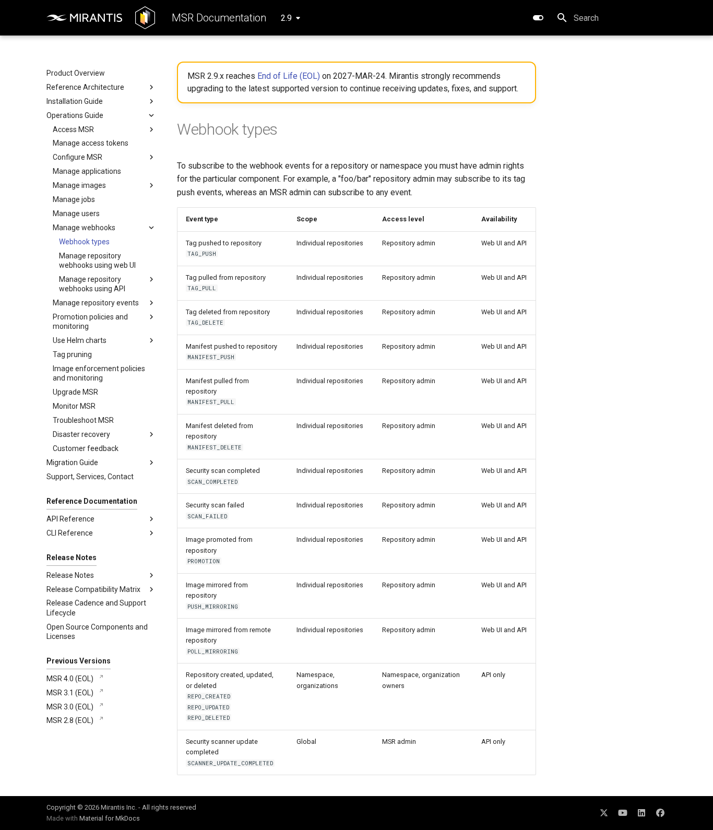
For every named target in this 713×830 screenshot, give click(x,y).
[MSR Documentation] (145, 17)
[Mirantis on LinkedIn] (641, 812)
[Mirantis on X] (604, 812)
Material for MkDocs (109, 818)
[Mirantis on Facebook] (660, 812)
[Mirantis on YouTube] (622, 812)
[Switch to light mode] (538, 17)
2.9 (286, 18)
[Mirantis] (84, 17)
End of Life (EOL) (288, 76)
